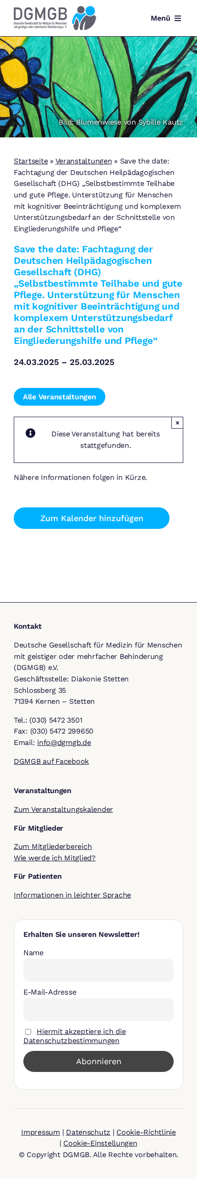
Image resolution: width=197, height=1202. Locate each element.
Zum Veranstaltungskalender (63, 809)
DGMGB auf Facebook (51, 761)
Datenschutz (88, 1132)
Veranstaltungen (83, 161)
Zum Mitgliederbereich (53, 846)
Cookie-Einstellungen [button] (100, 1143)
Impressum (40, 1132)
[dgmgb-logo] (55, 9)
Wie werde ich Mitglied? (55, 858)
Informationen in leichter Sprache (72, 895)
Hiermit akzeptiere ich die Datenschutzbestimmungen (74, 1036)
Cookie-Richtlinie (145, 1132)
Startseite (31, 161)
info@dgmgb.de (64, 742)
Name (33, 952)
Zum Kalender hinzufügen (91, 518)
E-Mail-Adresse (50, 992)
